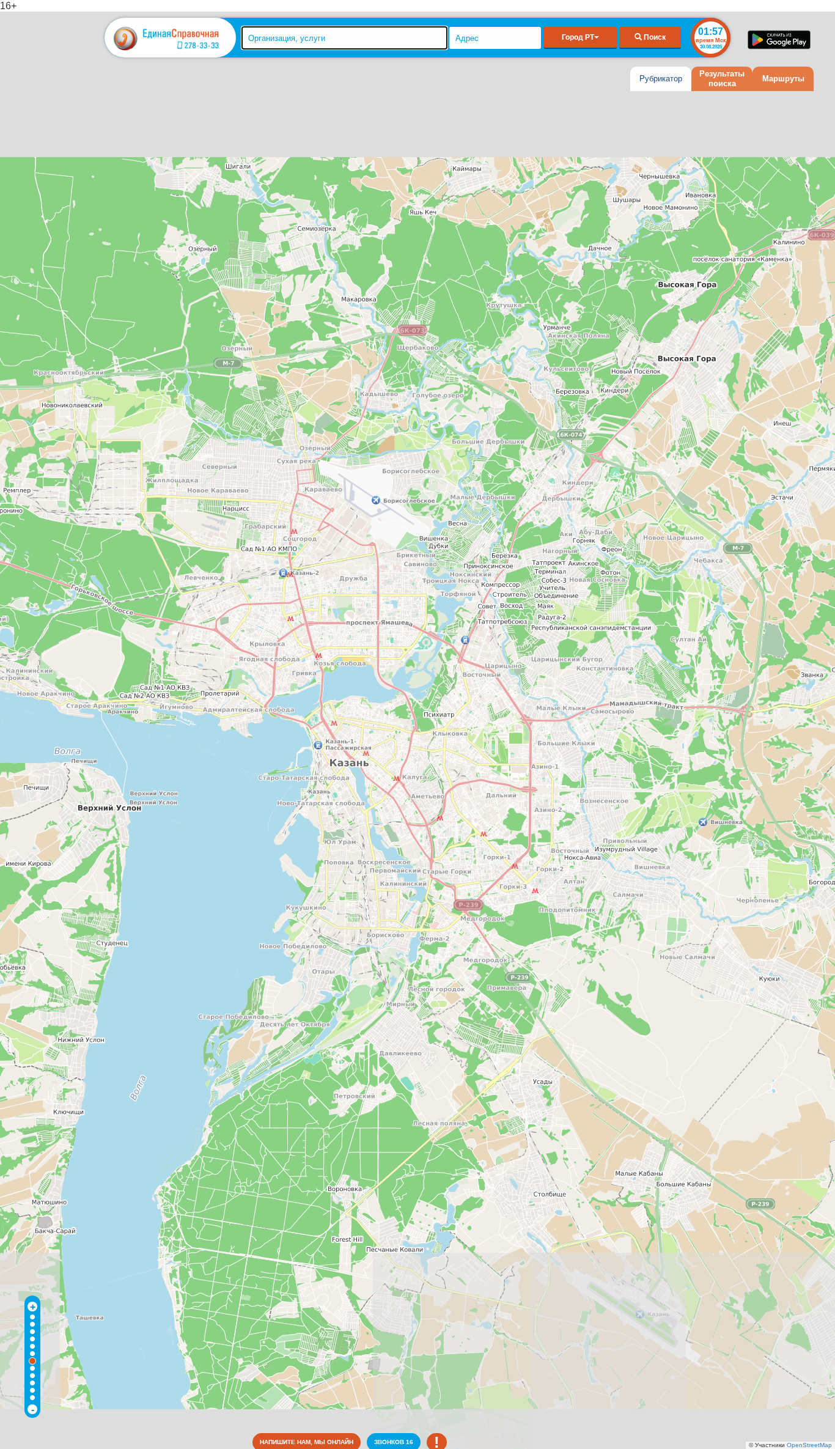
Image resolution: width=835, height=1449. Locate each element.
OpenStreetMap (809, 1445)
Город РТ (578, 37)
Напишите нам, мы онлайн (306, 1442)
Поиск (654, 37)
